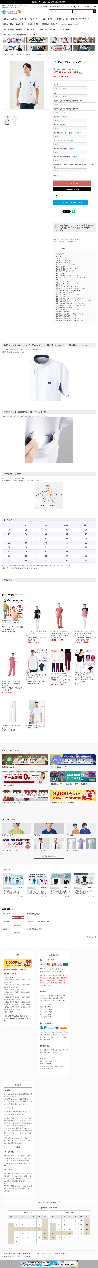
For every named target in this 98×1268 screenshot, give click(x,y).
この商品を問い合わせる (72, 189)
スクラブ (23, 19)
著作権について (65, 1253)
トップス (71, 260)
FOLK (73, 264)
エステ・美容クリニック (70, 24)
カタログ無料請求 (65, 29)
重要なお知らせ (17, 917)
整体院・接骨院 (33, 24)
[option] (27, 86)
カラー (55, 93)
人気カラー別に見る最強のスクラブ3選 (83, 892)
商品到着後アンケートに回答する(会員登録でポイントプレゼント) (73, 166)
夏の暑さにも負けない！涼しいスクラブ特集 (13, 892)
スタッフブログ (7, 887)
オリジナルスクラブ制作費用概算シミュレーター (20, 35)
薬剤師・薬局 (8, 24)
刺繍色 (55, 125)
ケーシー (71, 272)
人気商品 (14, 19)
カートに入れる (72, 183)
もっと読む (20, 896)
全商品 (5, 19)
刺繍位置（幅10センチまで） (63, 133)
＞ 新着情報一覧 (90, 937)
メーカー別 (66, 262)
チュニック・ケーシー (73, 279)
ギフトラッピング (59, 141)
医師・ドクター (48, 19)
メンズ (65, 258)
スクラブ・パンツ (72, 268)
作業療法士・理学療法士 (50, 24)
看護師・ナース (62, 19)
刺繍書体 (56, 117)
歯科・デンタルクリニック (80, 19)
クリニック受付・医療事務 (12, 29)
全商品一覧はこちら (49, 856)
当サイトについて (34, 1253)
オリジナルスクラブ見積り (46, 29)
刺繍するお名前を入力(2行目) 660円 (65, 109)
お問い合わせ (6, 1253)
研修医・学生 (20, 24)
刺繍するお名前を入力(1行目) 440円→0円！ (68, 101)
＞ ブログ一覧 (91, 903)
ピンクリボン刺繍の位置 (61, 157)
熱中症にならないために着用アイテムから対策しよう (36, 893)
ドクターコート (34, 19)
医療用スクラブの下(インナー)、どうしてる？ (60, 892)
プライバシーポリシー (19, 1253)
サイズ (55, 85)
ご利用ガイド (29, 29)
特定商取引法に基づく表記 (50, 1253)
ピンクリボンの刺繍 (60, 149)
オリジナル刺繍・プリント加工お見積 (70, 202)
